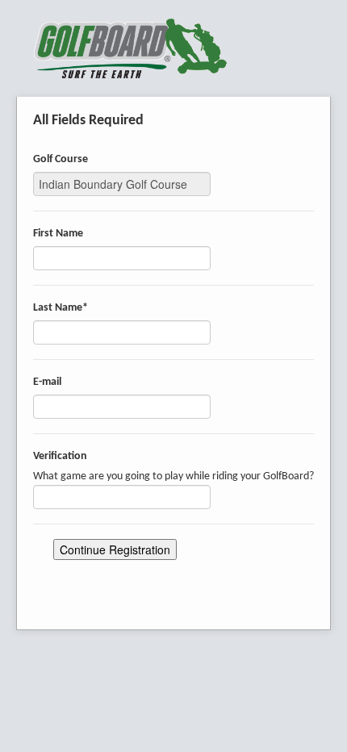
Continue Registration (115, 549)
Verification (60, 456)
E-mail (47, 382)
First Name (58, 234)
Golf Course (60, 159)
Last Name (60, 308)
